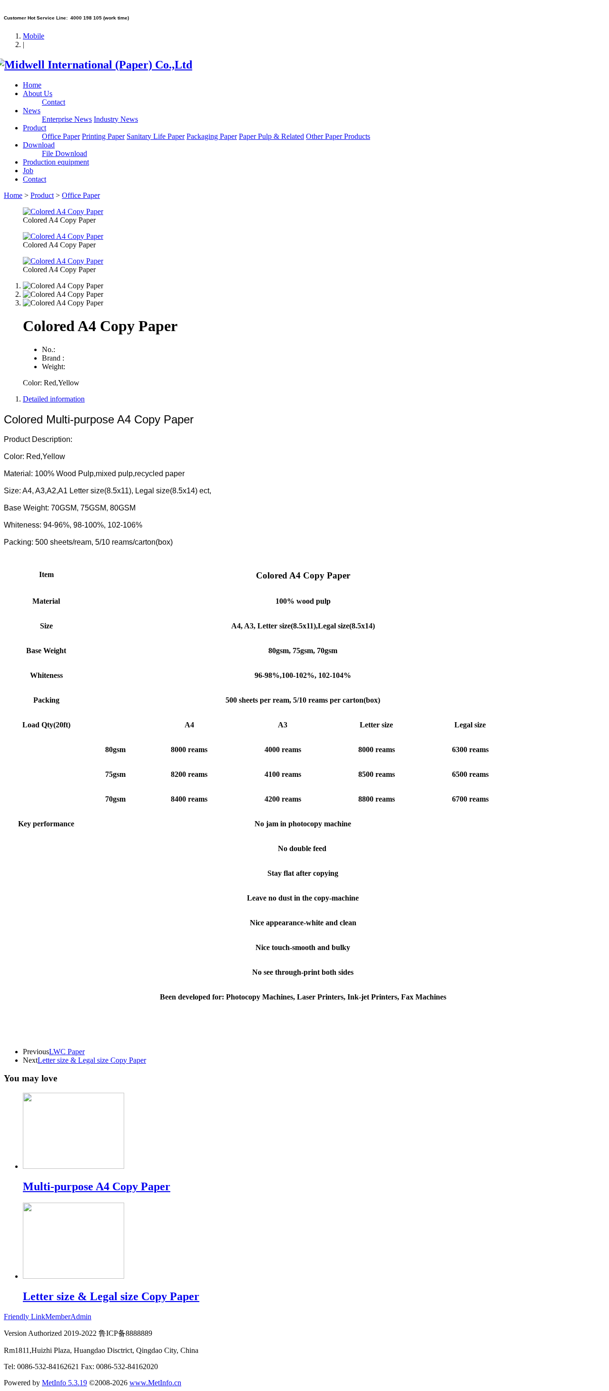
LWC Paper (67, 1052)
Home (32, 85)
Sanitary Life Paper (156, 136)
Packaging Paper (212, 136)
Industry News (116, 119)
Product (34, 128)
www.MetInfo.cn (155, 1383)
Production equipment (56, 162)
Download (39, 145)
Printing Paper (103, 136)
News (31, 111)
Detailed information (54, 399)
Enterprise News (67, 119)
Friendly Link (24, 1317)
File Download (64, 153)
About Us (37, 93)
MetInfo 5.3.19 (64, 1383)
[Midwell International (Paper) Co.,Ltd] (98, 65)
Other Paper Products (338, 136)
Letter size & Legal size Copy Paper (92, 1060)
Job (28, 171)
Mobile (33, 36)
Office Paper (61, 136)
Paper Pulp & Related (271, 136)
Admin (80, 1317)
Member (57, 1317)
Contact (53, 102)
